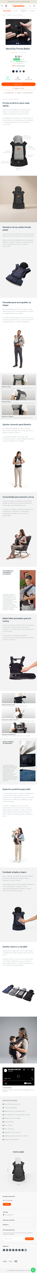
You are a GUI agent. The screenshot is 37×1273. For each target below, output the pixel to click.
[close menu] (2, 6)
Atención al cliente (9, 1220)
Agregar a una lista (19, 88)
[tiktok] (19, 1250)
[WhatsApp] (33, 1270)
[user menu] (30, 6)
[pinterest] (13, 1250)
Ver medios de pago (19, 65)
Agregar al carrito (18, 84)
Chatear (7, 1204)
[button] (18, 32)
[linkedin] (10, 1250)
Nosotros (5, 1224)
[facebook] (4, 1250)
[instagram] (7, 1250)
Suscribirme (29, 1238)
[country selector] (6, 6)
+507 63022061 (9, 1200)
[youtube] (25, 1250)
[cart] (34, 6)
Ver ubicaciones (9, 1214)
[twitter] (22, 1250)
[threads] (16, 1250)
